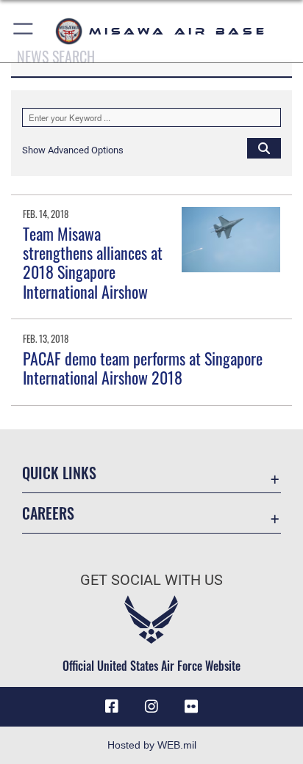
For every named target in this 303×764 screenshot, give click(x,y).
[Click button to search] (264, 147)
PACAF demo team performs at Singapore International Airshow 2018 (143, 367)
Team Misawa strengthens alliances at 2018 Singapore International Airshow (93, 262)
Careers (48, 513)
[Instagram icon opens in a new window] (151, 707)
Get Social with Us (151, 580)
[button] (24, 31)
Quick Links (59, 473)
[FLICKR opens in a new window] (191, 707)
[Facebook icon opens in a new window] (112, 707)
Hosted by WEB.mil (151, 745)
